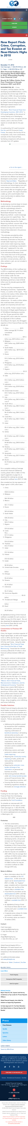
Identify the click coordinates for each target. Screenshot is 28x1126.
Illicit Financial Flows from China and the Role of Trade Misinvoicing (12, 646)
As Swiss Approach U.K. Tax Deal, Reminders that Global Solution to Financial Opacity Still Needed (13, 1008)
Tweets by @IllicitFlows (7, 1049)
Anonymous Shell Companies (14, 979)
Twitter (11, 962)
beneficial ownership (11, 733)
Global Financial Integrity (14, 4)
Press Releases (7, 1025)
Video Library (7, 1040)
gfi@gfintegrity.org (14, 1098)
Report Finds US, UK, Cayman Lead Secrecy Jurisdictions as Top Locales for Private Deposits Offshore (14, 995)
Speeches (5, 1032)
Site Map (24, 1078)
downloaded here (19, 881)
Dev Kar (3, 130)
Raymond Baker (11, 181)
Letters (5, 1036)
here (16, 479)
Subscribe (14, 23)
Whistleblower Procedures (14, 1078)
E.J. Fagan (4, 69)
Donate (14, 27)
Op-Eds (5, 1029)
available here (19, 889)
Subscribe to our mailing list (14, 1072)
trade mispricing (10, 754)
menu (25, 9)
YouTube (23, 962)
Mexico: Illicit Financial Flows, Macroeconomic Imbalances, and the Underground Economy (12, 683)
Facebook (17, 962)
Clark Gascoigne (5, 67)
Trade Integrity (14, 974)
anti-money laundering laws (17, 776)
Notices (4, 1078)
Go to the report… (16, 167)
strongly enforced (19, 787)
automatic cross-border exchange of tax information (14, 767)
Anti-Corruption (14, 983)
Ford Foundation (16, 800)
